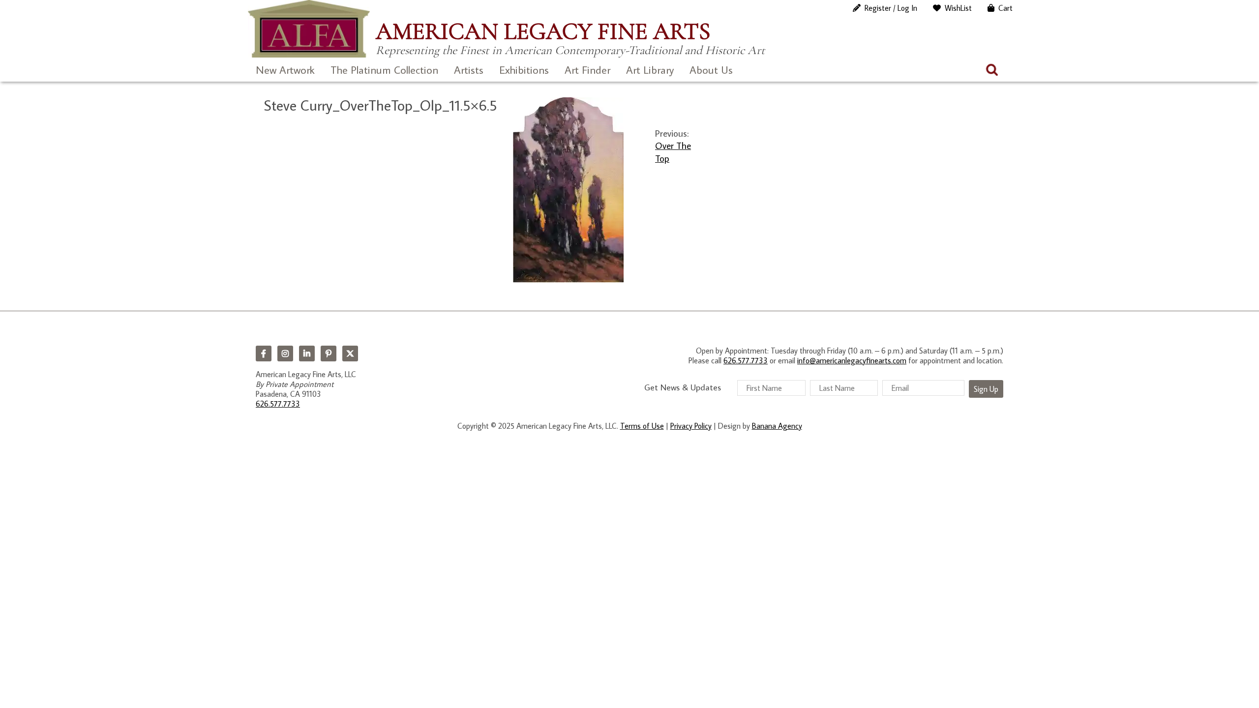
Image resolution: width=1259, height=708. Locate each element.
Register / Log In (891, 8)
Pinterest (328, 353)
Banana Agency (777, 426)
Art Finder (587, 69)
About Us (711, 69)
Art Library (650, 69)
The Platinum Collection (384, 69)
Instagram (285, 353)
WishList (958, 8)
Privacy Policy (691, 426)
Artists (468, 69)
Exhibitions (524, 69)
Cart (1005, 8)
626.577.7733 (278, 404)
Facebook (263, 353)
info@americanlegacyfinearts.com (851, 360)
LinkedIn (307, 353)
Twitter (350, 353)
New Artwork (285, 69)
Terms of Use (642, 426)
